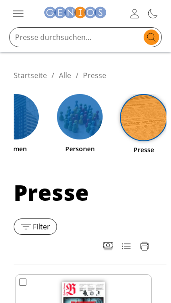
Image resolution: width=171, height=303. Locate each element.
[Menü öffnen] (18, 14)
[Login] (134, 14)
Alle (65, 75)
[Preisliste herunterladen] (108, 246)
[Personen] (80, 116)
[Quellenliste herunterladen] (126, 246)
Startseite (30, 75)
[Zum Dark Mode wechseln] (153, 14)
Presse (94, 75)
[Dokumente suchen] (151, 37)
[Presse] (143, 117)
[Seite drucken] (144, 246)
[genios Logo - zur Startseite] (75, 14)
